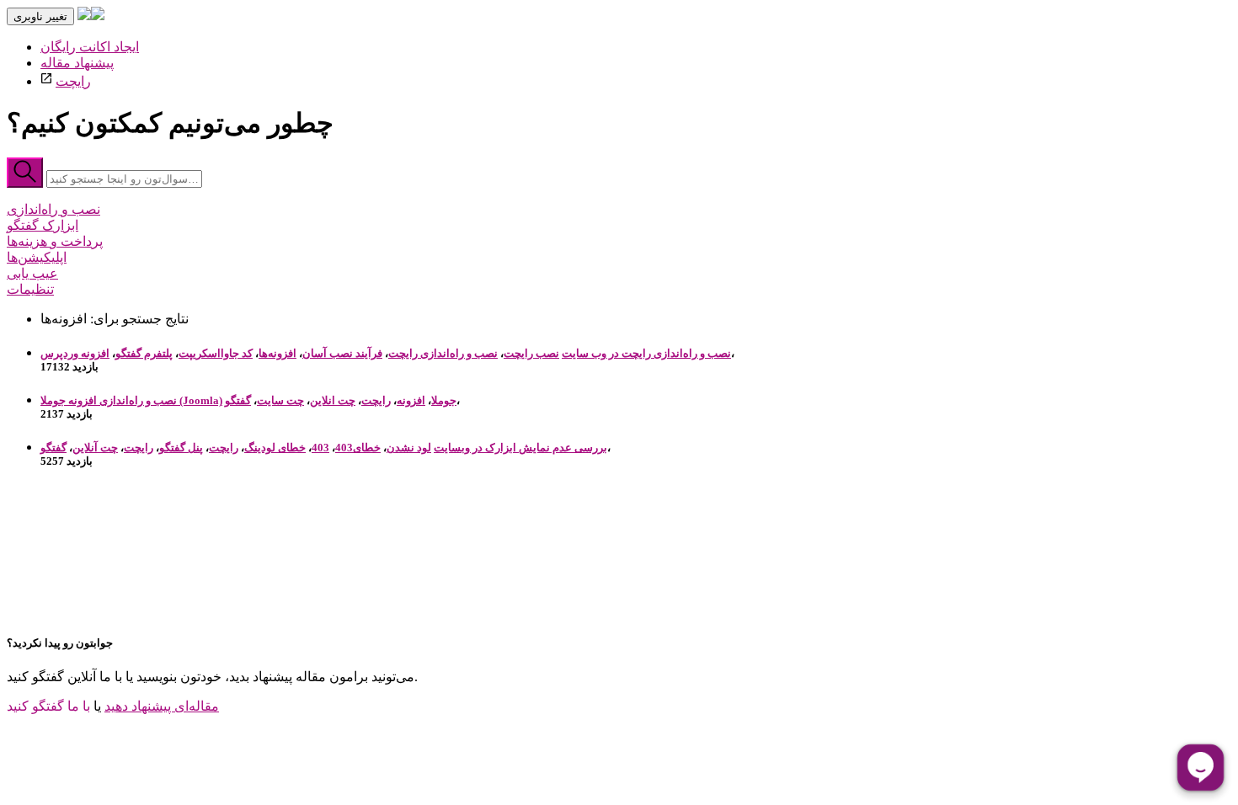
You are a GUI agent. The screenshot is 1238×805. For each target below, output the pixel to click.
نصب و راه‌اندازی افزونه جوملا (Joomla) (131, 400)
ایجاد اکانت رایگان (89, 47)
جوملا (443, 400)
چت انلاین (332, 400)
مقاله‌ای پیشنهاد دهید (161, 706)
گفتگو (238, 400)
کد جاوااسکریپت (216, 353)
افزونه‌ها (277, 353)
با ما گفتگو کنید (48, 706)
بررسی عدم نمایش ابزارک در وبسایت (520, 447)
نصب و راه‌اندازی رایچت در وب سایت (646, 353)
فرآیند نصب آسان (342, 353)
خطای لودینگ (275, 447)
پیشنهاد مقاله (77, 63)
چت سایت (280, 400)
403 (320, 447)
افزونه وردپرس (74, 353)
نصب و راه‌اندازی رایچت (443, 353)
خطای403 (358, 447)
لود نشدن (409, 447)
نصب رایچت (531, 353)
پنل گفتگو (181, 447)
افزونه (411, 400)
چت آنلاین (95, 447)
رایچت (73, 81)
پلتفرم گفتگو (144, 353)
